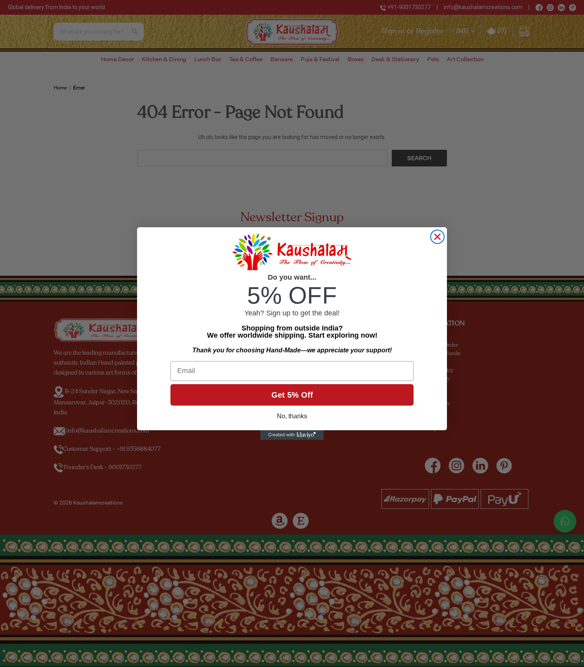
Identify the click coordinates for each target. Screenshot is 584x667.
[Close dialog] (437, 236)
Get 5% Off (292, 395)
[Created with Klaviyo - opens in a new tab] (292, 435)
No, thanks (292, 416)
